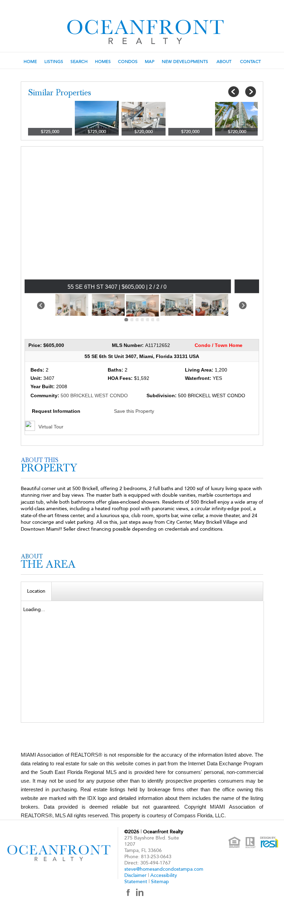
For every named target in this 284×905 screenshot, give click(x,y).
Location (36, 591)
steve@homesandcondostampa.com (163, 869)
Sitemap (160, 882)
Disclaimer (135, 875)
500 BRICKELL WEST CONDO (94, 395)
